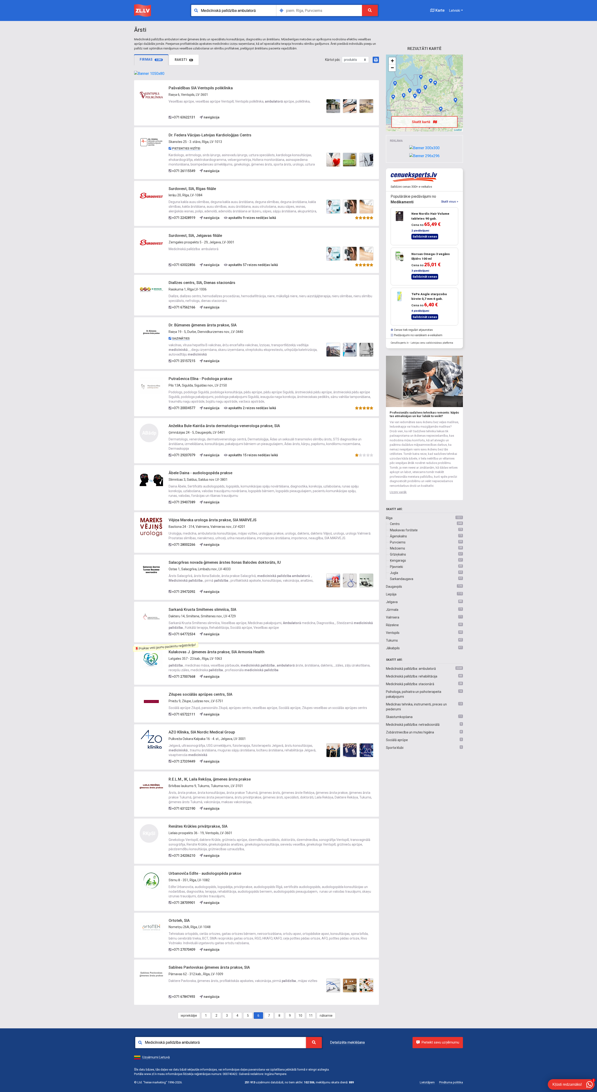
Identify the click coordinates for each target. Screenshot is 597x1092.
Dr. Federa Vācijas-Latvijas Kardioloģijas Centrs (210, 135)
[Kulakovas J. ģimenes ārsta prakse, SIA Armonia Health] (151, 658)
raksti (183, 60)
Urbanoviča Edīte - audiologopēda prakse (205, 873)
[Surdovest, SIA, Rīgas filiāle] (151, 195)
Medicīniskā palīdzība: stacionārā (410, 684)
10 (300, 1015)
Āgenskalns (398, 536)
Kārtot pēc (332, 60)
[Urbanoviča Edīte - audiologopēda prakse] (151, 880)
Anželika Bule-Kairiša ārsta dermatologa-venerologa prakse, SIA (224, 426)
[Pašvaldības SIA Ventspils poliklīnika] (151, 95)
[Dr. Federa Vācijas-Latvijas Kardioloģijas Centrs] (151, 142)
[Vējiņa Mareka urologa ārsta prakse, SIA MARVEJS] (151, 527)
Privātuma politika (451, 1082)
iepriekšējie (189, 1015)
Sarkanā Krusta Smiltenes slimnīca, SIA (202, 609)
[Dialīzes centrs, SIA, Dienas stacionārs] (151, 289)
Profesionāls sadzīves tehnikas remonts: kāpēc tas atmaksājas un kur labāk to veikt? (424, 414)
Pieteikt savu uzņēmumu (440, 1042)
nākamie (326, 1015)
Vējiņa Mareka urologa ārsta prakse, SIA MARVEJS (213, 520)
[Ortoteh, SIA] (151, 927)
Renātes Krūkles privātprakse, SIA (198, 826)
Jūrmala (392, 610)
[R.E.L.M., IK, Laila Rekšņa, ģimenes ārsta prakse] (151, 786)
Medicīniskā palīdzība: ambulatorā (411, 668)
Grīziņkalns (398, 554)
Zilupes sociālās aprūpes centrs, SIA (200, 694)
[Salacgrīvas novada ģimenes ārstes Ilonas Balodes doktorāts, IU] (151, 569)
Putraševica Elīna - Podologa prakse (200, 379)
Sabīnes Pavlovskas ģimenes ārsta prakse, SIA (209, 967)
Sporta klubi (394, 748)
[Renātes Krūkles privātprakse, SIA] (395, 83)
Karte (439, 10)
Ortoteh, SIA (179, 920)
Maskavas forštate (404, 530)
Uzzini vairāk (398, 492)
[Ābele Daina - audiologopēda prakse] (151, 480)
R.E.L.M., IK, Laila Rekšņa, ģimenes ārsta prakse (210, 779)
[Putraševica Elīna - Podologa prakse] (151, 385)
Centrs (395, 524)
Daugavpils (394, 586)
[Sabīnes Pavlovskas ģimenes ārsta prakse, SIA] (151, 974)
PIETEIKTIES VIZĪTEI (186, 148)
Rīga (389, 518)
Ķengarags (398, 560)
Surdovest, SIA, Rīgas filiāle (192, 189)
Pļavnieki (396, 567)
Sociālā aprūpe (397, 740)
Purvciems (398, 542)
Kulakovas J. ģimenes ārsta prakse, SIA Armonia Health (216, 652)
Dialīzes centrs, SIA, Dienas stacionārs (202, 282)
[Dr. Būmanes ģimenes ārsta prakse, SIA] (151, 332)
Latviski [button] (454, 10)
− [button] (392, 68)
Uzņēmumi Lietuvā (156, 1057)
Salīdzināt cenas (425, 236)
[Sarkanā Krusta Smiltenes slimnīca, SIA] (151, 616)
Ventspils (392, 633)
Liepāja (391, 594)
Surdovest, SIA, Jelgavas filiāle (195, 235)
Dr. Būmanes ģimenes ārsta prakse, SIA (202, 325)
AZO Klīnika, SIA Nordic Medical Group (202, 732)
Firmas (151, 59)
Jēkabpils (393, 648)
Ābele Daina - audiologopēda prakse (200, 473)
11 (311, 1015)
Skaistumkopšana (399, 717)
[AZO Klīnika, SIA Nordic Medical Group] (151, 739)
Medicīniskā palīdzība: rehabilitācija (411, 676)
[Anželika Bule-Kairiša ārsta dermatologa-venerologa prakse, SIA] (441, 109)
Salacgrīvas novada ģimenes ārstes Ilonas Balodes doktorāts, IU (225, 562)
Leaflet (458, 129)
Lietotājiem (427, 1082)
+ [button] (392, 61)
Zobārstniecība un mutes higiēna (410, 732)
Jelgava (392, 602)
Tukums (392, 640)
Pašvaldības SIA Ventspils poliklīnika (201, 88)
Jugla (394, 573)
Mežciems (397, 548)
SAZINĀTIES (181, 338)
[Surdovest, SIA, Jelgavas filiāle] (151, 242)
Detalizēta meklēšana (347, 1042)
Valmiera (392, 617)
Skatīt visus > (449, 201)
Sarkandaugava (401, 579)
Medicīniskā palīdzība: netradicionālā (413, 724)
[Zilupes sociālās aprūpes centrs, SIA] (151, 701)
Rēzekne (392, 625)
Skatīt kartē (421, 122)
